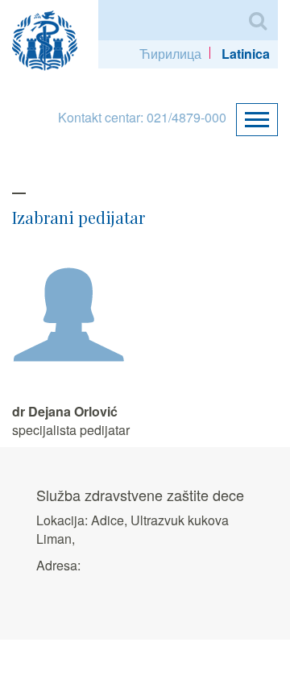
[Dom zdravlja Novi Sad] (51, 38)
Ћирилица (170, 53)
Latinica (246, 53)
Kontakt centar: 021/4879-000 (142, 117)
